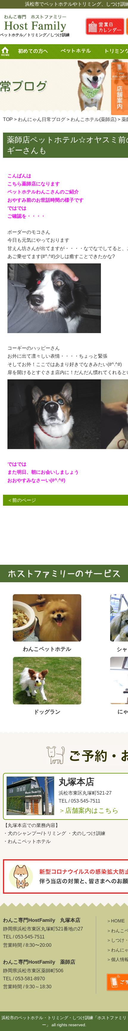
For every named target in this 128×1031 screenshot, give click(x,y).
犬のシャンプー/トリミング (37, 833)
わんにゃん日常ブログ (41, 119)
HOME (7, 51)
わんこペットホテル (29, 841)
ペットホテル (77, 51)
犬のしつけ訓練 (88, 833)
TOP (8, 119)
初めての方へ (33, 51)
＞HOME (116, 920)
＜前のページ (21, 500)
